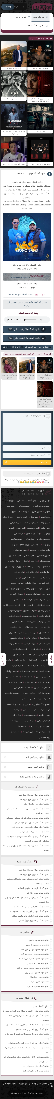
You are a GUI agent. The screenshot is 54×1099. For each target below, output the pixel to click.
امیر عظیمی (15, 522)
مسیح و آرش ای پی (41, 704)
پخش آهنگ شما (36, 25)
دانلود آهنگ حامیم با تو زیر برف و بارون (31, 906)
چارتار (14, 544)
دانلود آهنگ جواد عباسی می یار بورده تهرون (29, 827)
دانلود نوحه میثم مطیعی (38, 963)
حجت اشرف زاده (21, 550)
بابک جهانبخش (33, 533)
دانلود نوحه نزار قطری (40, 981)
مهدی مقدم (15, 709)
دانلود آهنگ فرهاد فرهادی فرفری (35, 1071)
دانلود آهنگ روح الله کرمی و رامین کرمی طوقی (29, 1043)
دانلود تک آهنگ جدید (33, 747)
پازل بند (46, 544)
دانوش (26, 561)
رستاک (30, 566)
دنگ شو (46, 566)
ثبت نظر (44, 462)
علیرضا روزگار (32, 638)
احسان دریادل (24, 506)
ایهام (11, 528)
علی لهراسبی (15, 627)
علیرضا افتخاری (16, 632)
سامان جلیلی (17, 583)
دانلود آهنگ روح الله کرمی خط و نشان (32, 1029)
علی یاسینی (31, 632)
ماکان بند (7, 660)
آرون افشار (32, 500)
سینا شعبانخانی (43, 605)
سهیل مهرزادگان (13, 588)
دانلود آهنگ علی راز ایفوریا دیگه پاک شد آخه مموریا (26, 1011)
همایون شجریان (43, 731)
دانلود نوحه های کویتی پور (37, 972)
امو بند (26, 511)
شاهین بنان (28, 605)
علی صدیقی (17, 621)
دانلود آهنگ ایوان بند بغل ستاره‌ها (34, 795)
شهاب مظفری (29, 610)
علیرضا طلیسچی (16, 638)
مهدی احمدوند (13, 704)
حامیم (33, 550)
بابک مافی (18, 533)
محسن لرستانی (43, 676)
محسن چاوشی (11, 671)
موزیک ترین (39, 17)
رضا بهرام (20, 566)
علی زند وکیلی (44, 621)
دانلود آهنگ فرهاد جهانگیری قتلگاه (33, 888)
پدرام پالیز (36, 544)
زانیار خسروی (44, 583)
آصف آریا (21, 500)
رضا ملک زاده (32, 572)
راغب (38, 566)
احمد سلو (11, 506)
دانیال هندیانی (13, 561)
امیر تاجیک (8, 517)
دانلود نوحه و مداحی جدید (32, 777)
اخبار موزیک (16, 1093)
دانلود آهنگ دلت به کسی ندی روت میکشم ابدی (27, 1024)
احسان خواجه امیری (41, 506)
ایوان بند (46, 533)
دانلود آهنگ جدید (40, 1006)
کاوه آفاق (31, 654)
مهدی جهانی (44, 709)
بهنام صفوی (16, 539)
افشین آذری (37, 511)
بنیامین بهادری (43, 539)
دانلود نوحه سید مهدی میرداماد (35, 949)
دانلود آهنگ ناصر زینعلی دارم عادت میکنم (30, 916)
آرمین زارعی (45, 500)
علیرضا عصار (44, 643)
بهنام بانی (29, 539)
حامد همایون (44, 550)
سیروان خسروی (17, 594)
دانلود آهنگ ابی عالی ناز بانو (36, 804)
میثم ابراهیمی (43, 720)
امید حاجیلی (21, 517)
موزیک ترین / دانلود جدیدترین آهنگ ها (41, 6)
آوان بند (10, 500)
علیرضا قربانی (30, 643)
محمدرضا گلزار (44, 693)
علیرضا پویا (45, 638)
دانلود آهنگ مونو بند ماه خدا (31, 173)
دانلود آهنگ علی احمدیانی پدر (35, 1066)
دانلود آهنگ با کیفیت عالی (24, 329)
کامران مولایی (44, 654)
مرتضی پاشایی (28, 693)
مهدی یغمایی (30, 715)
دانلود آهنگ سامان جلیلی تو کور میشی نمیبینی (27, 818)
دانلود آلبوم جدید (36, 767)
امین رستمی (33, 528)
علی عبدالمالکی (30, 627)
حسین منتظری (43, 555)
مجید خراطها (17, 665)
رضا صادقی (45, 572)
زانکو (18, 577)
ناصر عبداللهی (44, 726)
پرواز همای (24, 544)
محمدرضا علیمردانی (23, 687)
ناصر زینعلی (16, 720)
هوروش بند (28, 731)
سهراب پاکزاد (44, 588)
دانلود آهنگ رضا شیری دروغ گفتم (34, 920)
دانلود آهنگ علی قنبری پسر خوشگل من (32, 822)
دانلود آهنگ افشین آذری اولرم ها (34, 799)
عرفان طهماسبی (29, 616)
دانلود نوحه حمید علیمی (38, 986)
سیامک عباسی (33, 594)
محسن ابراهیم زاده (28, 671)
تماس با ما (21, 17)
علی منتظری (44, 632)
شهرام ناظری (44, 616)
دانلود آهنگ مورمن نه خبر (38, 893)
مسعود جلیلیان (12, 693)
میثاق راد (17, 715)
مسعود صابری (44, 698)
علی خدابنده (14, 616)
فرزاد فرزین (35, 649)
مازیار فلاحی (19, 660)
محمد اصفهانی (13, 676)
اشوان (47, 511)
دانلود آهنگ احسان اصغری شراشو (34, 831)
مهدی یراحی (44, 715)
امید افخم (45, 517)
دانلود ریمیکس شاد (35, 757)
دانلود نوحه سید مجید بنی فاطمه (34, 958)
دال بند (34, 561)
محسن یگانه (28, 676)
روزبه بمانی (45, 577)
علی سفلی (30, 621)
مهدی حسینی (29, 709)
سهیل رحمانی (30, 588)
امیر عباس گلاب (31, 522)
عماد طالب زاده (15, 643)
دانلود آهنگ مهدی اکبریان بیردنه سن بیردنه (29, 911)
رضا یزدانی (19, 572)
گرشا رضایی (45, 660)
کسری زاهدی (18, 654)
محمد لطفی (30, 682)
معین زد (26, 704)
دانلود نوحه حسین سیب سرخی (35, 954)
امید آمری (15, 511)
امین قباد (20, 528)
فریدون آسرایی (20, 649)
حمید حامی (29, 555)
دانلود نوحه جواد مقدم (39, 940)
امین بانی (45, 528)
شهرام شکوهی (14, 610)
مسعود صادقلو (28, 698)
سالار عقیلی (31, 583)
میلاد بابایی (29, 720)
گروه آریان (32, 660)
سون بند (46, 594)
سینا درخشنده (30, 599)
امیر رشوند (45, 522)
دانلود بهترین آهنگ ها (33, 1093)
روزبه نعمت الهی (29, 577)
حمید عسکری (15, 555)
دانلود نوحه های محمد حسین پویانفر (32, 968)
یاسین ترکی (15, 731)
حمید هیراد (45, 561)
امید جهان (34, 517)
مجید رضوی (44, 671)
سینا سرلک (16, 599)
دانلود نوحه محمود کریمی (37, 945)
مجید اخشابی (32, 665)
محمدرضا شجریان (42, 687)
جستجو (7, 6)
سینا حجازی (44, 599)
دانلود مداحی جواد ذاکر (39, 977)
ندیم (33, 726)
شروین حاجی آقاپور (11, 605)
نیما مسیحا (23, 726)
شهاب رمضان (44, 610)
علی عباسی (45, 627)
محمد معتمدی (15, 682)
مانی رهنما (45, 665)
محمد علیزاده (44, 682)
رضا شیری (9, 566)
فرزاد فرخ (46, 649)
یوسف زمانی (44, 737)
